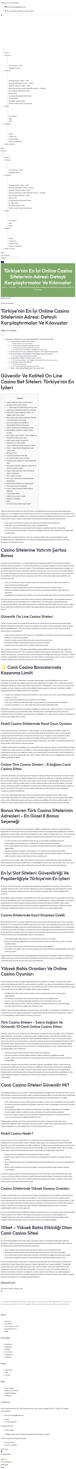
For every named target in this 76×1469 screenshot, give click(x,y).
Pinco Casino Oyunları (13, 476)
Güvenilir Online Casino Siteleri (16, 405)
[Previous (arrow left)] (1, 1467)
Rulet (8, 501)
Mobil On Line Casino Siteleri (16, 496)
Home (4, 287)
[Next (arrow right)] (3, 1467)
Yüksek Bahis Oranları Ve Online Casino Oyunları (26, 358)
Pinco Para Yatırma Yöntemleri (16, 486)
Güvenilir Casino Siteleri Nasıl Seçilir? (18, 504)
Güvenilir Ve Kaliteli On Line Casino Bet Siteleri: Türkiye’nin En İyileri (30, 339)
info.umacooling (8, 303)
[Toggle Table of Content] (2, 335)
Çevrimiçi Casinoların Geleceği (16, 456)
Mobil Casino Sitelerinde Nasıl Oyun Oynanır (27, 347)
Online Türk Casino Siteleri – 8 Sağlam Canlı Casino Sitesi (31, 349)
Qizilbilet (12, 287)
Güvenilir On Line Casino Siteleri (24, 343)
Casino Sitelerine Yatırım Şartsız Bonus (23, 341)
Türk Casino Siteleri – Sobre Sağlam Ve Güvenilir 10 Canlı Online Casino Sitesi (36, 360)
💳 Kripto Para (11, 453)
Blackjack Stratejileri (13, 499)
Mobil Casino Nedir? (21, 364)
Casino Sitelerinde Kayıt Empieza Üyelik (26, 356)
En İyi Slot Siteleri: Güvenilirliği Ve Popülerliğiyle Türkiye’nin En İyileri (32, 354)
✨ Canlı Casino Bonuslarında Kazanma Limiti (25, 346)
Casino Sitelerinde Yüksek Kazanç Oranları (27, 366)
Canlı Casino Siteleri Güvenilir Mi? (21, 362)
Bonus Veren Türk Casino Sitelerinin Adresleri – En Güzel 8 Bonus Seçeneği (34, 352)
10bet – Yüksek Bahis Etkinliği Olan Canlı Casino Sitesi (27, 368)
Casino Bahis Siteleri (13, 494)
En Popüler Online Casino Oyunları (17, 458)
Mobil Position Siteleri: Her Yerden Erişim (20, 483)
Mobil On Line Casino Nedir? (15, 443)
